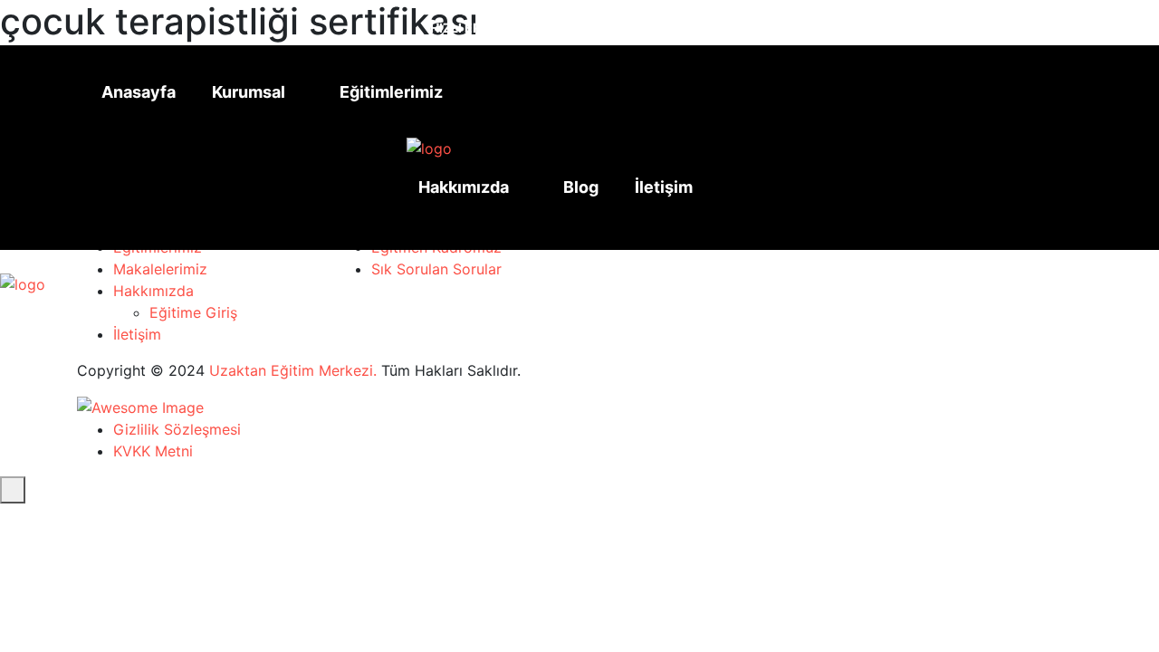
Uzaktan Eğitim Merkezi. (293, 370)
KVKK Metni (153, 451)
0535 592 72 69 (667, 20)
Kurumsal (248, 91)
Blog (581, 187)
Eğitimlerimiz (391, 91)
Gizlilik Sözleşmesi (177, 429)
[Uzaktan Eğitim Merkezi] (429, 147)
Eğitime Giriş (193, 312)
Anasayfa (138, 91)
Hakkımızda (463, 187)
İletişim (664, 187)
